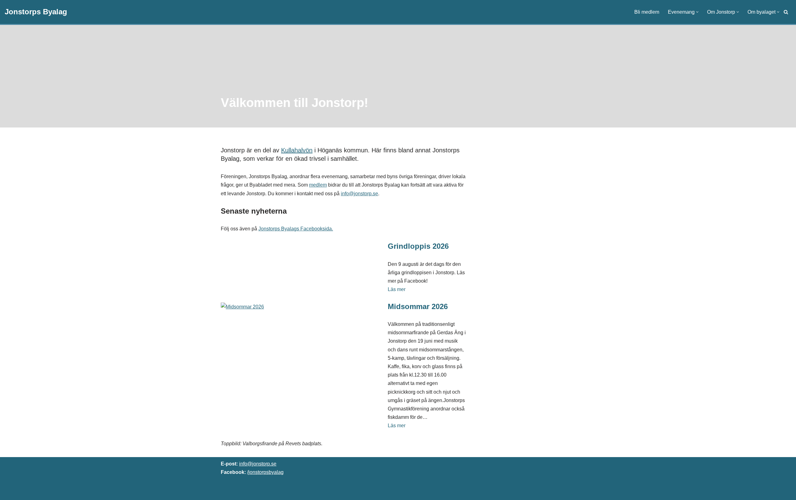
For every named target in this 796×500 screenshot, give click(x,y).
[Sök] (786, 12)
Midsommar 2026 (418, 307)
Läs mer (396, 289)
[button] (697, 12)
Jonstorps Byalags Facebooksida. (295, 228)
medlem (318, 184)
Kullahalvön (296, 150)
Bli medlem (646, 12)
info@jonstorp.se (359, 193)
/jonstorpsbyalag (265, 472)
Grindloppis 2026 (418, 246)
